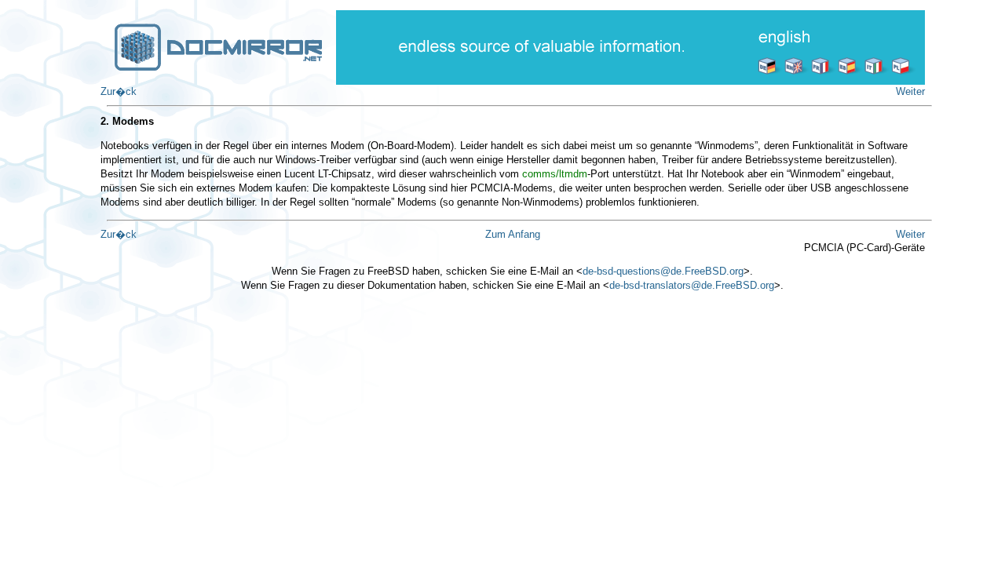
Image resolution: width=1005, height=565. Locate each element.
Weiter (910, 91)
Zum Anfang (512, 234)
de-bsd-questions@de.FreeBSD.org (663, 271)
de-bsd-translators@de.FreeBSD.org (691, 285)
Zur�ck (118, 91)
